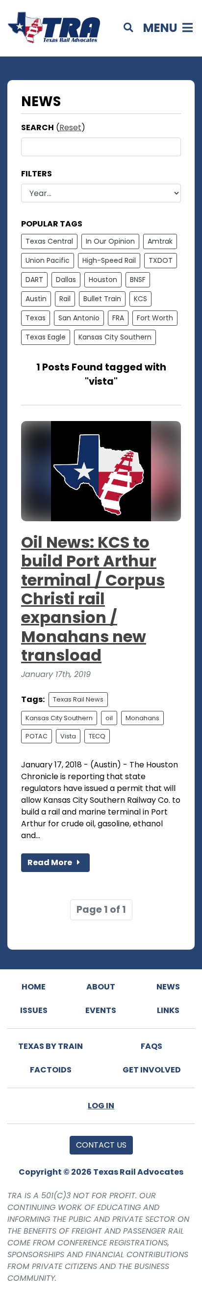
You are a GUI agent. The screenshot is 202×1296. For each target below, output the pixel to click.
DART (34, 279)
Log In (101, 1105)
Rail (65, 299)
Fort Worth (155, 318)
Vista (68, 736)
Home (34, 986)
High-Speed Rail (109, 260)
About (100, 986)
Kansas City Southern (115, 337)
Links (168, 1010)
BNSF (138, 279)
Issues (34, 1010)
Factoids (51, 1069)
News (168, 986)
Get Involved (152, 1069)
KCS (140, 299)
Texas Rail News (78, 699)
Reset (70, 127)
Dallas (66, 279)
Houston (103, 279)
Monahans (142, 718)
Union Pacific (47, 260)
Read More (50, 862)
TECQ (97, 736)
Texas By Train (50, 1046)
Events (100, 1010)
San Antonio (79, 318)
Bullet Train (102, 299)
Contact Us (101, 1145)
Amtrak (160, 241)
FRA (118, 318)
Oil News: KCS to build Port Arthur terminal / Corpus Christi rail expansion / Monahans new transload (93, 598)
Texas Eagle (45, 337)
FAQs (151, 1046)
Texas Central (49, 241)
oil (109, 718)
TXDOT (161, 260)
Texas (35, 318)
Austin (36, 299)
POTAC (36, 736)
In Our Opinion (110, 241)
